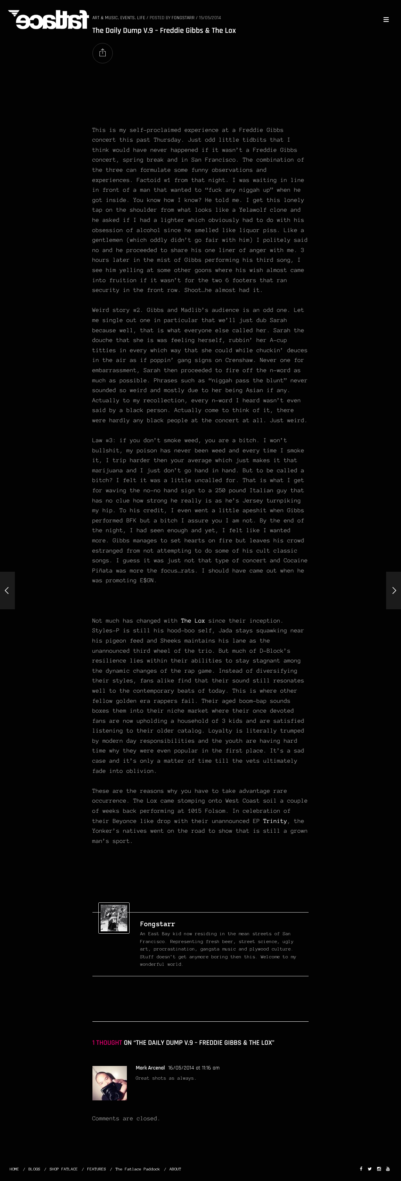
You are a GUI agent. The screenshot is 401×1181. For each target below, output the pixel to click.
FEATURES (96, 1169)
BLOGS (34, 1169)
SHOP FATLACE (64, 1169)
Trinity (275, 821)
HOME (14, 1169)
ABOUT (175, 1169)
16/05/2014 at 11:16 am (194, 1067)
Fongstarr (157, 923)
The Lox (193, 621)
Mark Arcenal (150, 1067)
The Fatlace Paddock (138, 1169)
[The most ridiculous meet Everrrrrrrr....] (393, 590)
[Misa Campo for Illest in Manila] (7, 590)
